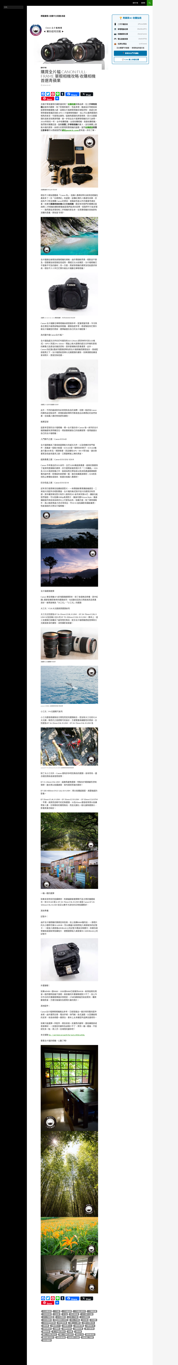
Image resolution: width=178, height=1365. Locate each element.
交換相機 (56, 1314)
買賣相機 (78, 1331)
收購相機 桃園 (79, 1326)
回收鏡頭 (93, 1320)
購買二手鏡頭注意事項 (66, 1334)
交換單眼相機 (47, 1314)
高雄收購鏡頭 (47, 1340)
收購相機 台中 (55, 1326)
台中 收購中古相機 (87, 1314)
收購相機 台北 (67, 1326)
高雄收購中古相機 (73, 1337)
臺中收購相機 (90, 1328)
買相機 (70, 1331)
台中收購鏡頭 (61, 1317)
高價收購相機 (61, 1337)
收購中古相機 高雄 (88, 1323)
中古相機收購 (47, 1311)
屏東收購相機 (62, 1323)
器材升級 (135, 3)
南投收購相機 (74, 1314)
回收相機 (85, 1320)
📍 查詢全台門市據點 (130, 53)
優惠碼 (143, 3)
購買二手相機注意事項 (49, 1334)
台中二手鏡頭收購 (48, 1317)
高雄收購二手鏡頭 (87, 1337)
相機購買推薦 (67, 1328)
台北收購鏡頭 (85, 1317)
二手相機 (56, 1311)
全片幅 (65, 1314)
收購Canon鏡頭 (75, 1323)
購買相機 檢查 (90, 1334)
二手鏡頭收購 (92, 1311)
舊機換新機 (46, 1331)
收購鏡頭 (89, 127)
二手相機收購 (67, 1311)
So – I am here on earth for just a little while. (67, 1035)
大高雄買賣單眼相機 (49, 1323)
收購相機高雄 (47, 1328)
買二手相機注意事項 (59, 1331)
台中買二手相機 (72, 1317)
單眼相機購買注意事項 (60, 1320)
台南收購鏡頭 (47, 1320)
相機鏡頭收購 (78, 1328)
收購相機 (72, 104)
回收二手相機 (75, 1320)
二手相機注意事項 (79, 1311)
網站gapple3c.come (70, 130)
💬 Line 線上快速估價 (130, 59)
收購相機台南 (90, 1326)
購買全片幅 (79, 1334)
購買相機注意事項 (48, 1337)
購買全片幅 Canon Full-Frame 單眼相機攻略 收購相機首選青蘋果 (68, 76)
